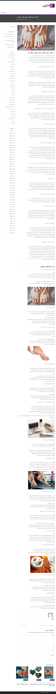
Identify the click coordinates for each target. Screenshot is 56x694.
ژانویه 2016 (12, 230)
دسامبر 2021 (12, 147)
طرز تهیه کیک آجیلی (10, 47)
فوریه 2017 (12, 206)
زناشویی (12, 83)
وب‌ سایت (52, 654)
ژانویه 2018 (12, 180)
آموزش (12, 59)
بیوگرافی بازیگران (11, 61)
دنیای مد (12, 73)
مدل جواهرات (11, 104)
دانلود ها (12, 68)
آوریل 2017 (12, 202)
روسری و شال (11, 78)
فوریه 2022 (12, 142)
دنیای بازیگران (11, 71)
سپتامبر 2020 (11, 157)
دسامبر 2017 (11, 183)
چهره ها (12, 123)
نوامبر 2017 (12, 185)
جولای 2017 (12, 194)
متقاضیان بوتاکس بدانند (22, 625)
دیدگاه (52, 635)
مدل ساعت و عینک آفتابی (9, 106)
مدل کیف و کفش (11, 118)
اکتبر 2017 (12, 187)
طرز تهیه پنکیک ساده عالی (22, 684)
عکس (13, 95)
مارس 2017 (12, 204)
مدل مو (12, 116)
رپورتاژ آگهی (12, 80)
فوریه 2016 (12, 228)
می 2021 (12, 152)
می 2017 (12, 199)
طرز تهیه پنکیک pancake (36, 684)
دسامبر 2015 (12, 232)
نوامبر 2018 (12, 173)
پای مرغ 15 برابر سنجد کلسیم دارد (48, 625)
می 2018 (12, 176)
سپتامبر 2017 (11, 190)
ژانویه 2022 (12, 145)
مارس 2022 (12, 140)
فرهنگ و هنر (12, 99)
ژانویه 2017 (12, 209)
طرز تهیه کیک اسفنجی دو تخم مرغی (9, 41)
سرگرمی (12, 90)
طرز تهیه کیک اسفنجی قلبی (9, 44)
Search (3, 12)
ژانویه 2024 (12, 135)
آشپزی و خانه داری (11, 57)
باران (45, 45)
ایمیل (52, 650)
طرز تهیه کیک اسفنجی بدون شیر (9, 37)
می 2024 (12, 131)
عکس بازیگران (11, 97)
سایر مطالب (50, 43)
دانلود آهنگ (12, 66)
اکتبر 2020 (12, 154)
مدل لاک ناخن (11, 109)
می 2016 (12, 221)
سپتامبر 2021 (11, 149)
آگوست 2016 (11, 213)
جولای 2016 (12, 216)
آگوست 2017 (11, 192)
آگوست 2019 (11, 168)
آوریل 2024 (12, 133)
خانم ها (12, 64)
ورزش (13, 121)
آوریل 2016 (12, 223)
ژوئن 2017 (12, 197)
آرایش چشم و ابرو (11, 54)
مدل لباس (12, 111)
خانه (53, 12)
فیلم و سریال (11, 102)
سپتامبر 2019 (11, 166)
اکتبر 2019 (12, 164)
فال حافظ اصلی (12, 26)
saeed (50, 682)
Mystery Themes (52, 692)
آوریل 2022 (12, 138)
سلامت (12, 92)
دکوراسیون (12, 76)
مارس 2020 (12, 159)
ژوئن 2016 (12, 218)
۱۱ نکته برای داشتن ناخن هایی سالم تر (42, 48)
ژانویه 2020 (12, 161)
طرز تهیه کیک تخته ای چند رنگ (9, 34)
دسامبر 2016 (11, 211)
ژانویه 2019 (12, 171)
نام (53, 645)
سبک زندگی (12, 87)
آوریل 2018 (12, 178)
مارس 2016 (12, 225)
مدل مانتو (12, 113)
